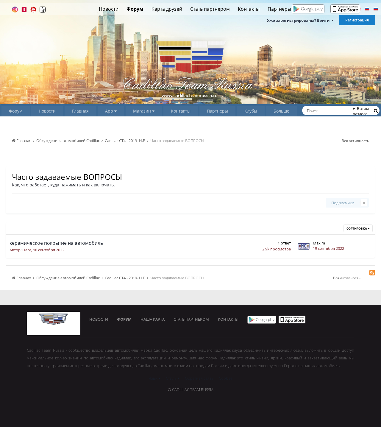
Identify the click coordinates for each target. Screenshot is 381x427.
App (109, 111)
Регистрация (357, 20)
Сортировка (357, 228)
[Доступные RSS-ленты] (372, 272)
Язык (153, 378)
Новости (108, 9)
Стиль (171, 378)
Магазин (142, 111)
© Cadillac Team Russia (190, 389)
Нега (26, 250)
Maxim (319, 243)
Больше (281, 111)
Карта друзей (167, 9)
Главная (80, 111)
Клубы (250, 111)
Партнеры (279, 9)
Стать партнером (210, 9)
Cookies (225, 378)
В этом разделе (361, 111)
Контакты (249, 9)
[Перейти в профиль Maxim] (304, 246)
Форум (135, 9)
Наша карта (152, 319)
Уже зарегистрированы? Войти (299, 20)
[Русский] (367, 9)
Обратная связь (199, 378)
